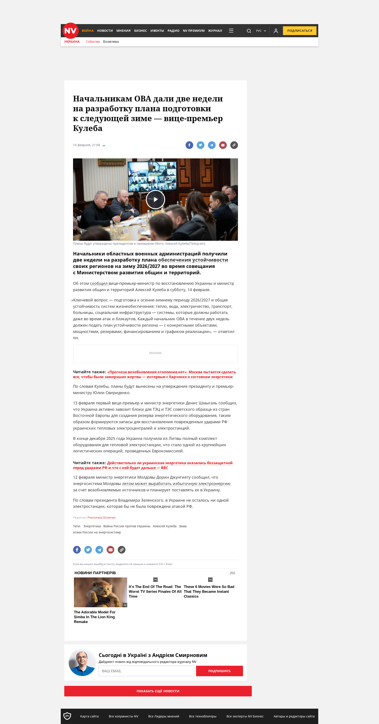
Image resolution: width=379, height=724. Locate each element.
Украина (72, 41)
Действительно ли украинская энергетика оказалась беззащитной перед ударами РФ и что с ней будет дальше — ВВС (153, 465)
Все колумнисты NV (123, 716)
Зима (183, 526)
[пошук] (249, 30)
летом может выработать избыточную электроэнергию (176, 483)
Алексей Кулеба (165, 526)
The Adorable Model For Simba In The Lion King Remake (95, 617)
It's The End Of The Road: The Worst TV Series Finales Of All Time (155, 591)
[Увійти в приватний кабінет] (276, 30)
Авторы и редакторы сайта (294, 716)
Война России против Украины (126, 526)
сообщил (99, 283)
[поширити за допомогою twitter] (200, 145)
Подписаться (299, 30)
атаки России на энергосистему (97, 532)
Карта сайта (89, 716)
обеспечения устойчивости (193, 259)
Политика (111, 41)
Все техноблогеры (202, 716)
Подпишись (219, 671)
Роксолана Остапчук (102, 517)
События (93, 41)
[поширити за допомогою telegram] (212, 145)
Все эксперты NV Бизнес (245, 716)
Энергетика (92, 526)
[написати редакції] (223, 145)
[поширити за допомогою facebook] (189, 145)
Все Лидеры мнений (163, 716)
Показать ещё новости (158, 691)
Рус (258, 31)
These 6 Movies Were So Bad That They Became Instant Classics (209, 591)
